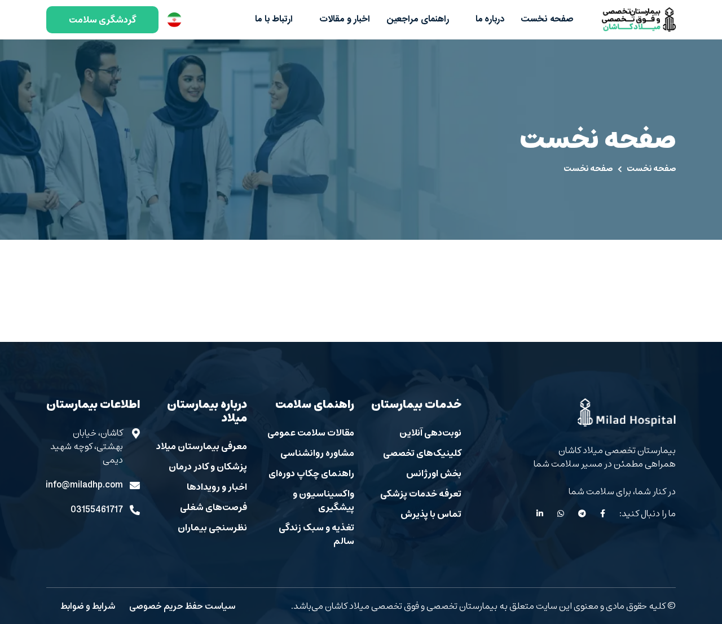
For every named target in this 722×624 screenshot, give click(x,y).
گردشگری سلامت (102, 20)
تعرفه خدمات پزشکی (420, 493)
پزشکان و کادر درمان (208, 466)
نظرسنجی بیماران (212, 527)
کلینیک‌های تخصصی (422, 453)
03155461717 (97, 510)
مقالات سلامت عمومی (310, 433)
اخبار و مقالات (343, 19)
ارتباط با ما (274, 19)
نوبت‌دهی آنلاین (430, 433)
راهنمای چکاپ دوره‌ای (311, 473)
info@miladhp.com (84, 485)
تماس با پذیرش (430, 514)
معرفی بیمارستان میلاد (201, 446)
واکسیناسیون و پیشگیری (323, 500)
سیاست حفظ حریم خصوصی (182, 606)
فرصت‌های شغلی (213, 507)
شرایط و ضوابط (87, 606)
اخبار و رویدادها (217, 487)
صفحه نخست (547, 19)
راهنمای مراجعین (418, 19)
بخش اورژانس (433, 473)
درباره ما (488, 19)
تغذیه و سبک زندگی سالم (316, 534)
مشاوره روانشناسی (317, 453)
